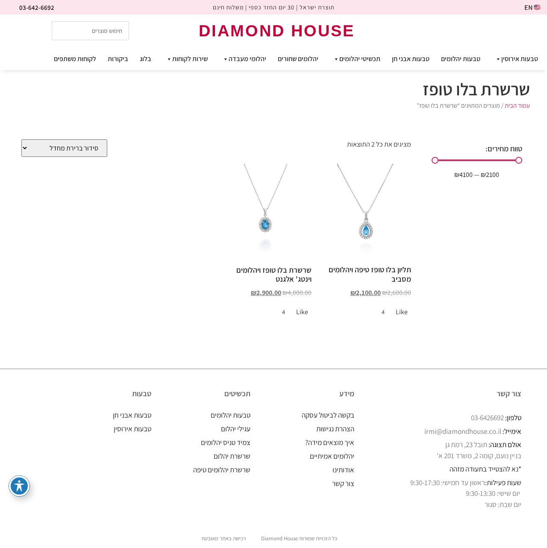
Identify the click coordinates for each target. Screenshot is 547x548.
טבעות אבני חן (410, 58)
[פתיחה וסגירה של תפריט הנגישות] (19, 486)
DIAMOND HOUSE (277, 31)
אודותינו (343, 469)
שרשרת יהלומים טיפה (221, 469)
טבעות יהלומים (460, 58)
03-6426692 (487, 417)
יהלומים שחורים (298, 58)
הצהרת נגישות (335, 428)
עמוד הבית (517, 105)
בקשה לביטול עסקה (328, 415)
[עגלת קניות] (491, 30)
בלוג (145, 58)
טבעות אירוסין (519, 58)
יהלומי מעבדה (247, 58)
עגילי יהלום (235, 428)
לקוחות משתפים (75, 58)
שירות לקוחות (190, 58)
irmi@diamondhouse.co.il (462, 431)
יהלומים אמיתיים (332, 456)
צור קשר (343, 483)
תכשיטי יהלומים (359, 58)
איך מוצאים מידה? (329, 442)
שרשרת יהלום (232, 456)
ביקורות (118, 58)
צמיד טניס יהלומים (225, 442)
